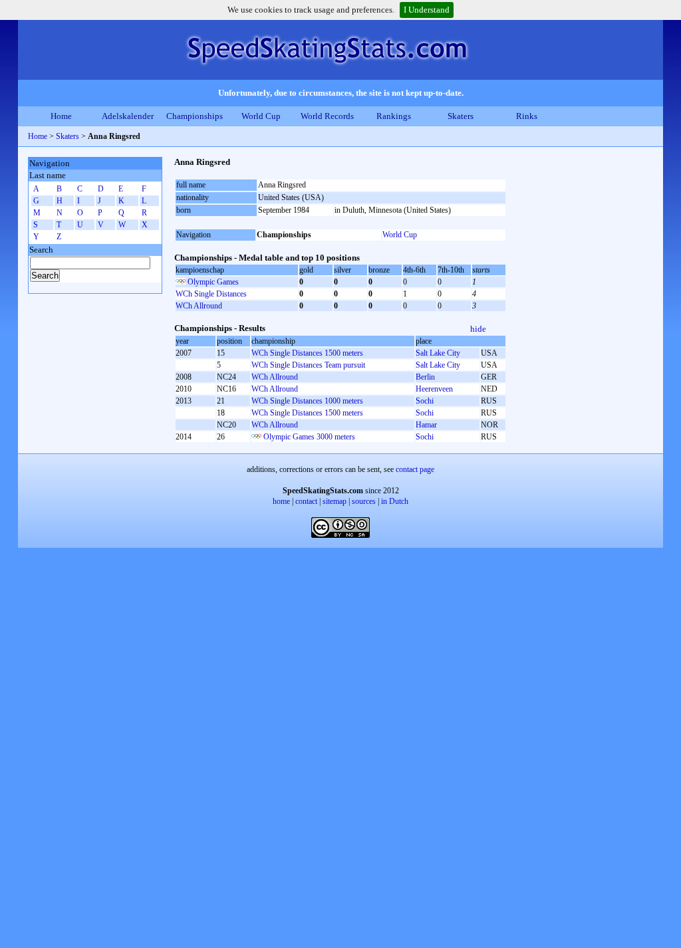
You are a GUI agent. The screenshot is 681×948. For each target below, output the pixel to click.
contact (306, 501)
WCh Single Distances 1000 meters (307, 401)
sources (364, 501)
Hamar (426, 424)
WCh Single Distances (211, 293)
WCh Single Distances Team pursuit (308, 365)
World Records (327, 116)
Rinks (526, 116)
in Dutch (394, 501)
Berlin (425, 377)
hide (478, 329)
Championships (194, 116)
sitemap (334, 501)
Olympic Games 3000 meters (309, 436)
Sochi (425, 401)
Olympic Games (213, 282)
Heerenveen (434, 389)
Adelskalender (128, 116)
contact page (415, 469)
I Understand (427, 10)
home (281, 501)
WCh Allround (199, 305)
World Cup (261, 116)
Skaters (461, 116)
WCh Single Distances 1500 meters (307, 353)
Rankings (393, 116)
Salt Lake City (438, 353)
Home (61, 116)
